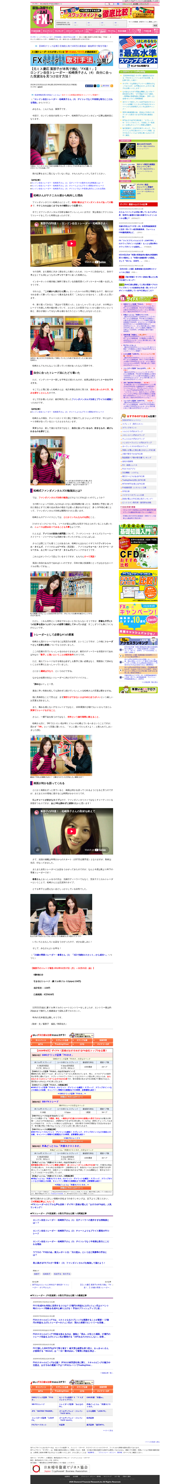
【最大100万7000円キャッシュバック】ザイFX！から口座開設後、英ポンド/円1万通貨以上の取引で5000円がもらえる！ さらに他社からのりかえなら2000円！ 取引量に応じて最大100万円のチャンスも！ (139, 359)
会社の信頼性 (127, 461)
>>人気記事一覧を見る (150, 682)
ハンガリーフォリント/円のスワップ (137, 443)
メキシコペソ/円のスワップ (133, 435)
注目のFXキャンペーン (131, 420)
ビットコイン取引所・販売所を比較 (136, 502)
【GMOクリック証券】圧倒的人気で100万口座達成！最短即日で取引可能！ (73, 46)
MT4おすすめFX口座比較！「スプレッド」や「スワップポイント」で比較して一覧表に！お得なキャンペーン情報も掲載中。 (139, 122)
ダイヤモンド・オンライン (82, 1479)
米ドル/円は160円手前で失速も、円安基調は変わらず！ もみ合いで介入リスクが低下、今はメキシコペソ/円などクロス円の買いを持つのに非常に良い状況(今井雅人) (140, 670)
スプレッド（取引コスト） (133, 424)
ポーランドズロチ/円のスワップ (135, 446)
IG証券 (62, 1425)
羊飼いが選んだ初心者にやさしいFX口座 (138, 450)
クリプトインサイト (122, 1479)
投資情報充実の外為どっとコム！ (67, 95)
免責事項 (67, 1476)
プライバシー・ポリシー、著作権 (91, 1476)
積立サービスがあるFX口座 (133, 476)
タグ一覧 (117, 1476)
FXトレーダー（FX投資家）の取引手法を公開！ (60, 37)
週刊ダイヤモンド (97, 1479)
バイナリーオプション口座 (133, 495)
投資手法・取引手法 (62, 1274)
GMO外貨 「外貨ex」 (95, 1397)
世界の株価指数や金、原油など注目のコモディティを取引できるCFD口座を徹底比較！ (138, 114)
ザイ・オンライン (109, 1479)
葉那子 (37, 1274)
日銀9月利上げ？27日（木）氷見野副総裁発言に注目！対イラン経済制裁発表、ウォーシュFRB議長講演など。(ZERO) (140, 677)
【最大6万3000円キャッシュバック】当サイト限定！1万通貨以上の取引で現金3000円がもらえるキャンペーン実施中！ (139, 348)
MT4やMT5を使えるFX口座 (133, 484)
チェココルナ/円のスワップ (133, 439)
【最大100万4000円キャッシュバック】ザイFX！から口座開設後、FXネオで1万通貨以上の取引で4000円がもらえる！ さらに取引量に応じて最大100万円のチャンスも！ (139, 308)
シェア (90, 86)
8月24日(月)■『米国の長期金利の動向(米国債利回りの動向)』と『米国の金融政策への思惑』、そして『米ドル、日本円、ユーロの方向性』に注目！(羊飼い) (141, 649)
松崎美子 (46, 1274)
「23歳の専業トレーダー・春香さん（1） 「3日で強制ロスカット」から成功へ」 (70, 955)
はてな (98, 86)
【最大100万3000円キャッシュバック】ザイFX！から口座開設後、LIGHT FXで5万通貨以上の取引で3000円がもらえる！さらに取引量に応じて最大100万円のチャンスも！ (139, 404)
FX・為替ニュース (129, 465)
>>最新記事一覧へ (106, 1373)
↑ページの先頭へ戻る (152, 1442)
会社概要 (75, 1476)
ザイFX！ (132, 1479)
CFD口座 (126, 491)
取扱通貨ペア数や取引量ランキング (136, 458)
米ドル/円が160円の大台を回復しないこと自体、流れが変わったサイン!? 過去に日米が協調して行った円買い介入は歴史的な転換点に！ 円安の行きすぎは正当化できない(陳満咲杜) (140, 662)
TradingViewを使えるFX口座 (134, 480)
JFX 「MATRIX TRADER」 (43, 1411)
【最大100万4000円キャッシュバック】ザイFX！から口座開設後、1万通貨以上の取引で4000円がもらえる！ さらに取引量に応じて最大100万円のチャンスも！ (139, 338)
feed (112, 86)
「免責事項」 (91, 1452)
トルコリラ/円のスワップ (132, 431)
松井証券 (90, 1418)
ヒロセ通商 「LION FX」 (97, 1411)
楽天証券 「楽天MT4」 (96, 1425)
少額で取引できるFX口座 (132, 454)
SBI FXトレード (38, 1404)
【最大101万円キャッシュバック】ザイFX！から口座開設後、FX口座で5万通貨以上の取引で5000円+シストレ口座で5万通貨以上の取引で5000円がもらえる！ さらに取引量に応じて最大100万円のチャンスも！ (139, 373)
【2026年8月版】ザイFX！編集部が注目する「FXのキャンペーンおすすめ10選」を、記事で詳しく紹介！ (139, 78)
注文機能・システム (130, 473)
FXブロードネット (39, 1425)
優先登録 (106, 86)
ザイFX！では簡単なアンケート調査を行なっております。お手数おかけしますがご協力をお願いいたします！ (139, 86)
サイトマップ (107, 1476)
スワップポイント (129, 428)
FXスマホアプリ (128, 469)
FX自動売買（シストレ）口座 (134, 487)
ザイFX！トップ (36, 37)
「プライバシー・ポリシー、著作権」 (110, 1452)
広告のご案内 (127, 1476)
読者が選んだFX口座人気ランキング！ (138, 499)
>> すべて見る (108, 1430)
